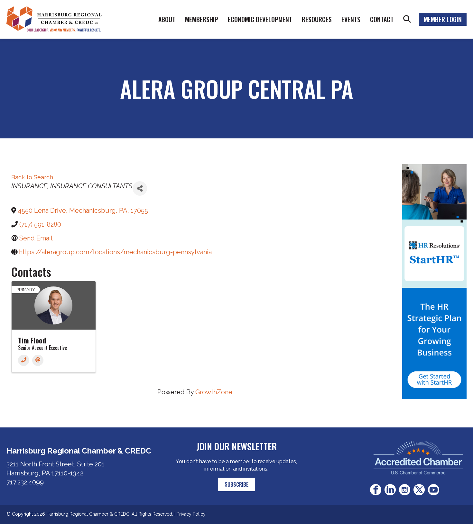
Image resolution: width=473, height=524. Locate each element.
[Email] (37, 360)
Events (350, 19)
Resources (317, 19)
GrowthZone (213, 392)
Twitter (419, 489)
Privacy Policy (191, 514)
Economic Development (260, 19)
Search (407, 19)
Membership (201, 19)
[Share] (140, 188)
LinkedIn (390, 489)
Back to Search (32, 177)
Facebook (375, 489)
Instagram (404, 489)
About (166, 19)
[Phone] (23, 360)
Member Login (443, 19)
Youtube (433, 489)
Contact (382, 19)
